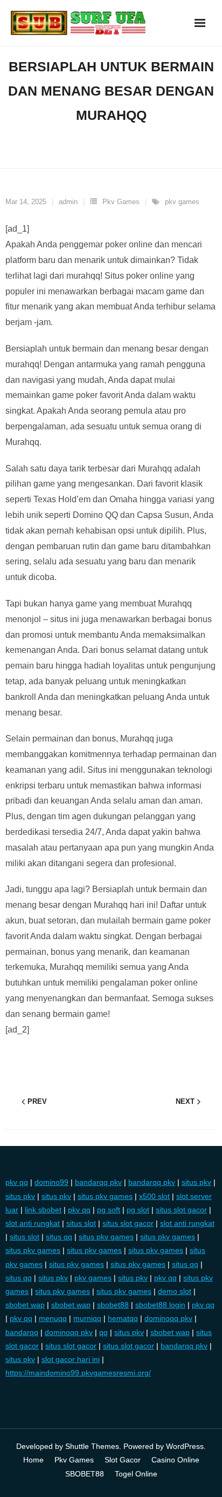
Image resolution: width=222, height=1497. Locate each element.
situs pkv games (105, 1196)
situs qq (59, 1236)
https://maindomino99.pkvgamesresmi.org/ (78, 1372)
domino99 (51, 1182)
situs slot (81, 1223)
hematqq (123, 1318)
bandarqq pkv (98, 1182)
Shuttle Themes (92, 1446)
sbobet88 (113, 1304)
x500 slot (154, 1196)
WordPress (185, 1446)
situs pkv (196, 1182)
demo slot (174, 1291)
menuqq (53, 1318)
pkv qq (16, 1182)
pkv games (182, 202)
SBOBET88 (84, 1473)
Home (33, 1459)
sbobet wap (25, 1304)
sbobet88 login (160, 1304)
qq (103, 1332)
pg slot (138, 1209)
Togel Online (136, 1473)
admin (68, 202)
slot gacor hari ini (70, 1359)
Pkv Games (121, 202)
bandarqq (21, 1332)
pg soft (108, 1209)
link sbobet (43, 1209)
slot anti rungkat (32, 1223)
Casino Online (175, 1459)
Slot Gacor (123, 1459)
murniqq (87, 1318)
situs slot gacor (181, 1209)
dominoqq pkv (168, 1318)
